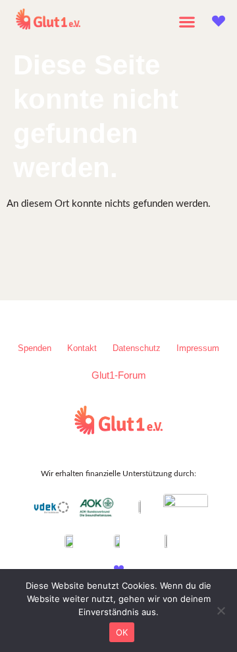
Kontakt (82, 348)
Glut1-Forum (119, 375)
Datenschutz (137, 348)
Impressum (197, 348)
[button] (187, 21)
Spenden (34, 348)
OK (122, 632)
